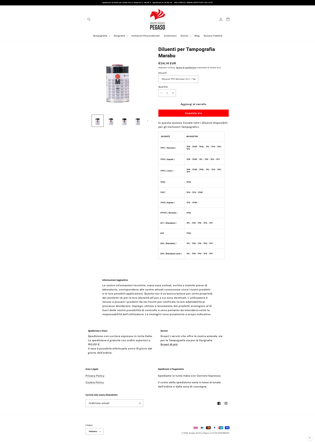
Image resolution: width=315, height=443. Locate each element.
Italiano (93, 431)
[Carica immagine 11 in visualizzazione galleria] (138, 121)
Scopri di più (169, 344)
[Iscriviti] (139, 403)
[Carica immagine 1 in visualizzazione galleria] (98, 121)
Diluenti (162, 73)
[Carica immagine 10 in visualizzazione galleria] (124, 121)
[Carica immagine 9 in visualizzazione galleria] (111, 121)
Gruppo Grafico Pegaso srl (200, 433)
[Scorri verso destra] (147, 120)
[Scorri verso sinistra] (88, 120)
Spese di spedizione (186, 67)
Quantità (163, 86)
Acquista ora (193, 113)
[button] (89, 19)
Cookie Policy (95, 382)
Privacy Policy (95, 375)
